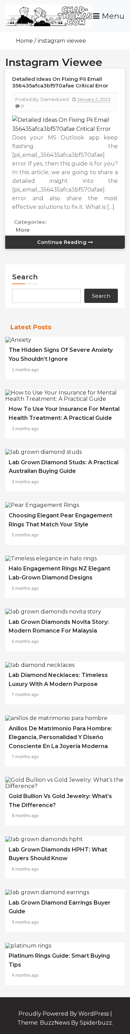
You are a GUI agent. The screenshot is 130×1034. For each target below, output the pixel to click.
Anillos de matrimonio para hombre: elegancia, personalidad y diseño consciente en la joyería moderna (60, 737)
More (23, 230)
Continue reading (62, 242)
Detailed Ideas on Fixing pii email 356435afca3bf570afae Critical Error (60, 82)
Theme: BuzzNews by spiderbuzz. (65, 1022)
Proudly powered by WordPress (64, 1013)
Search (25, 277)
